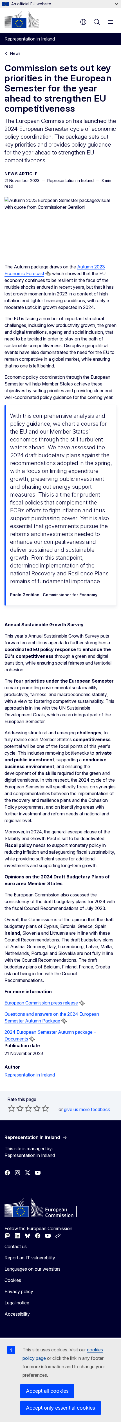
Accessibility (17, 1314)
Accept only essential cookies (60, 1408)
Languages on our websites (32, 1269)
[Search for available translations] (48, 274)
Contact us (16, 1246)
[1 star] (11, 1108)
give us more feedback (87, 1109)
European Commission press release (41, 1003)
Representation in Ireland (30, 1075)
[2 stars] (15, 1108)
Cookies (13, 1280)
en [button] (83, 22)
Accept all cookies (47, 1391)
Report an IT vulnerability (30, 1257)
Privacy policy (19, 1291)
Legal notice (17, 1303)
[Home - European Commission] (22, 19)
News (15, 53)
